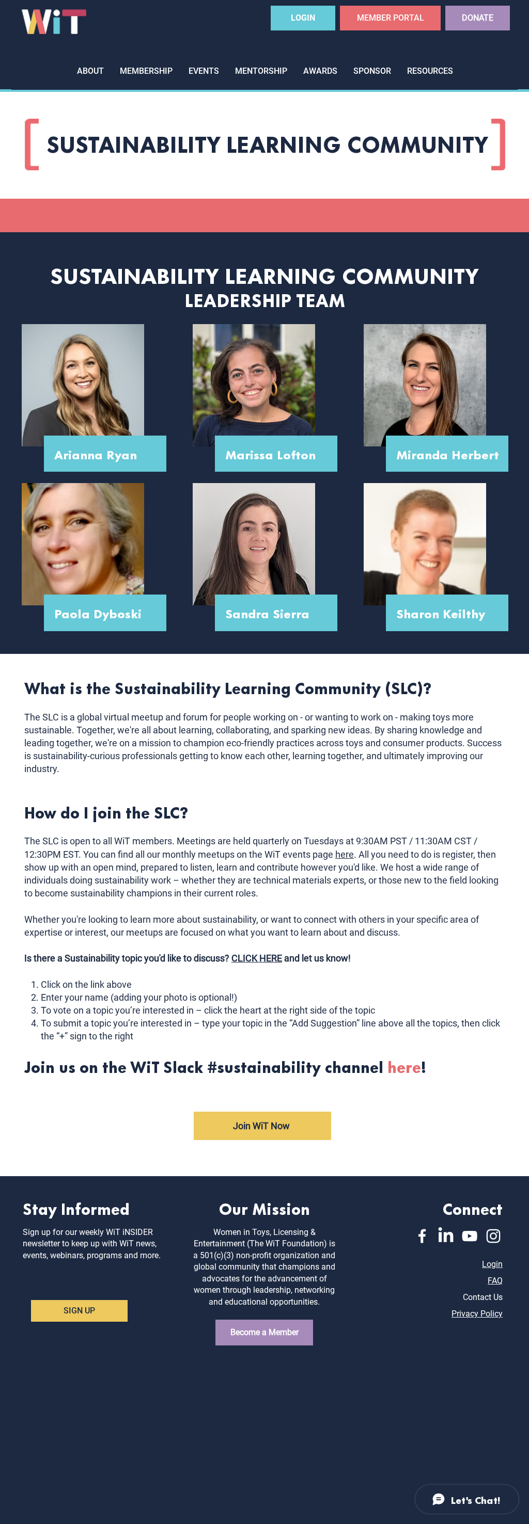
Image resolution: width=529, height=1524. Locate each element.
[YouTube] (469, 1236)
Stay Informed (76, 1208)
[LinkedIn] (446, 1236)
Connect (473, 1208)
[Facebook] (422, 1236)
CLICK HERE (256, 958)
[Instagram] (493, 1236)
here (344, 854)
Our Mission (264, 1208)
